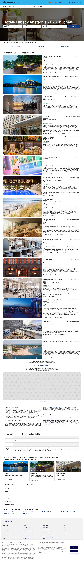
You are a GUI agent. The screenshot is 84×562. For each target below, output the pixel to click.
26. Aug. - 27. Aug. (16, 46)
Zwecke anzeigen (74, 554)
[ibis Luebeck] (42, 329)
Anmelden (79, 2)
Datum (8, 27)
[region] (42, 551)
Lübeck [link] (31, 6)
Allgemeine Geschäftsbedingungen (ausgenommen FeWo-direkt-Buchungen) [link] (52, 532)
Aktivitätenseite (50, 421)
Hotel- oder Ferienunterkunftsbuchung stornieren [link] (73, 529)
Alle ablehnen (74, 550)
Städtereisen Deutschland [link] (27, 536)
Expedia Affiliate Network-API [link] (8, 534)
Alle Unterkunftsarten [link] (27, 538)
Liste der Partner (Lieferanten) (44, 553)
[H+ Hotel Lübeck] (42, 267)
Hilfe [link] (64, 527)
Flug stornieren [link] (66, 531)
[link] (13, 511)
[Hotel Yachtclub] (42, 207)
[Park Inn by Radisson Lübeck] (42, 64)
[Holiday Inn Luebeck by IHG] (42, 165)
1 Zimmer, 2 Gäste (49, 27)
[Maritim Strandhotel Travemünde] (42, 349)
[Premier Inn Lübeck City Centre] (42, 247)
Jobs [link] (3, 527)
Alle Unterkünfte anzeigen (42, 365)
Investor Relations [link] (6, 536)
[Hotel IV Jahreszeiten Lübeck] (42, 308)
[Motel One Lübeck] (42, 145)
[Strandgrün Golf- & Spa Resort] (42, 288)
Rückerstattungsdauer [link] (68, 534)
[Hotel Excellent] (42, 104)
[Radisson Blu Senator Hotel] (42, 84)
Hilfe (66, 2)
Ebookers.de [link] (5, 6)
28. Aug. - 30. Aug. (65, 46)
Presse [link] (4, 538)
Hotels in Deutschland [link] (27, 527)
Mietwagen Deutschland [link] (27, 531)
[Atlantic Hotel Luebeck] (42, 125)
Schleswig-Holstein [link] (25, 6)
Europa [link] (13, 6)
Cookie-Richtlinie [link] (46, 529)
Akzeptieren (74, 547)
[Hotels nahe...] (42, 484)
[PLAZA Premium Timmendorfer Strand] (42, 186)
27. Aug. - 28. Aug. (40, 46)
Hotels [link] (9, 6)
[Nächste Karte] (80, 47)
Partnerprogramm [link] (6, 531)
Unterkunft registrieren (58, 2)
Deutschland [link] (18, 6)
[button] (42, 491)
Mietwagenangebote (58, 407)
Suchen (74, 26)
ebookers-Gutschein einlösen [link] (69, 536)
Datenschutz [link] (45, 527)
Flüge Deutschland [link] (26, 534)
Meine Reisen (72, 2)
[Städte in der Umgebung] (16, 484)
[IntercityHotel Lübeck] (42, 227)
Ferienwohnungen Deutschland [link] (28, 529)
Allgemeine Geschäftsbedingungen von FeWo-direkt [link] (51, 538)
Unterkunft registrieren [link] (7, 529)
